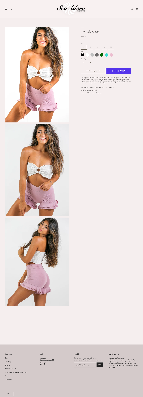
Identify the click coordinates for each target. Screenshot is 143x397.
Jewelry (7, 365)
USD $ (8, 393)
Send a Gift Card (10, 369)
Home (7, 358)
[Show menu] (6, 9)
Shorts (83, 28)
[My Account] (132, 9)
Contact (7, 376)
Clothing (8, 361)
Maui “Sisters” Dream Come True (16, 372)
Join (99, 365)
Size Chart (8, 379)
